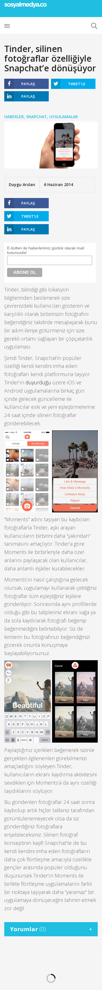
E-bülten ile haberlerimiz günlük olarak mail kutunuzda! (45, 250)
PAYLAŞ (28, 83)
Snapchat (36, 116)
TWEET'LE (76, 83)
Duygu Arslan (22, 184)
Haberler (14, 116)
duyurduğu (38, 382)
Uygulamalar (63, 116)
